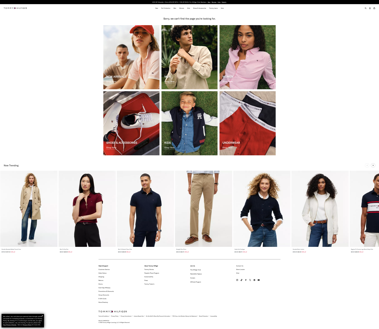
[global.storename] (15, 8)
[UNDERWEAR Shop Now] (248, 123)
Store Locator (240, 269)
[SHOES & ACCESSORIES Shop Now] (131, 123)
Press (146, 280)
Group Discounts (104, 295)
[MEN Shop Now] (189, 57)
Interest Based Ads (139, 316)
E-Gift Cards (102, 299)
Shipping (101, 277)
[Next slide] (373, 165)
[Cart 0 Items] (374, 8)
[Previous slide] (367, 165)
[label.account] (370, 8)
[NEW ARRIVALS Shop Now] (131, 57)
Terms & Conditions (104, 316)
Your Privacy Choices (9, 325)
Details (224, 2)
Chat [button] (237, 273)
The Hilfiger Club (195, 270)
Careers (192, 278)
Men (209, 2)
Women (214, 2)
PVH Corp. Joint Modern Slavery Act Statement (184, 316)
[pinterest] (254, 280)
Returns (101, 280)
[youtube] (259, 280)
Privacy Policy (114, 316)
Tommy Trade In (149, 284)
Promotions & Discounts (106, 291)
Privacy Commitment (126, 316)
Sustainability (148, 277)
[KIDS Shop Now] (189, 123)
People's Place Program (151, 273)
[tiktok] (242, 280)
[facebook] (246, 280)
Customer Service (104, 269)
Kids (219, 2)
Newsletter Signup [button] (196, 274)
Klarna (101, 284)
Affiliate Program (195, 282)
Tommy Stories (149, 269)
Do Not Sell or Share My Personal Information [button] (158, 316)
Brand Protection (203, 316)
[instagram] (237, 280)
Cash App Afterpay (104, 288)
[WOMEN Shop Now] (248, 57)
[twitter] (250, 280)
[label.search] (366, 8)
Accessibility (213, 316)
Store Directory (103, 302)
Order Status (102, 273)
